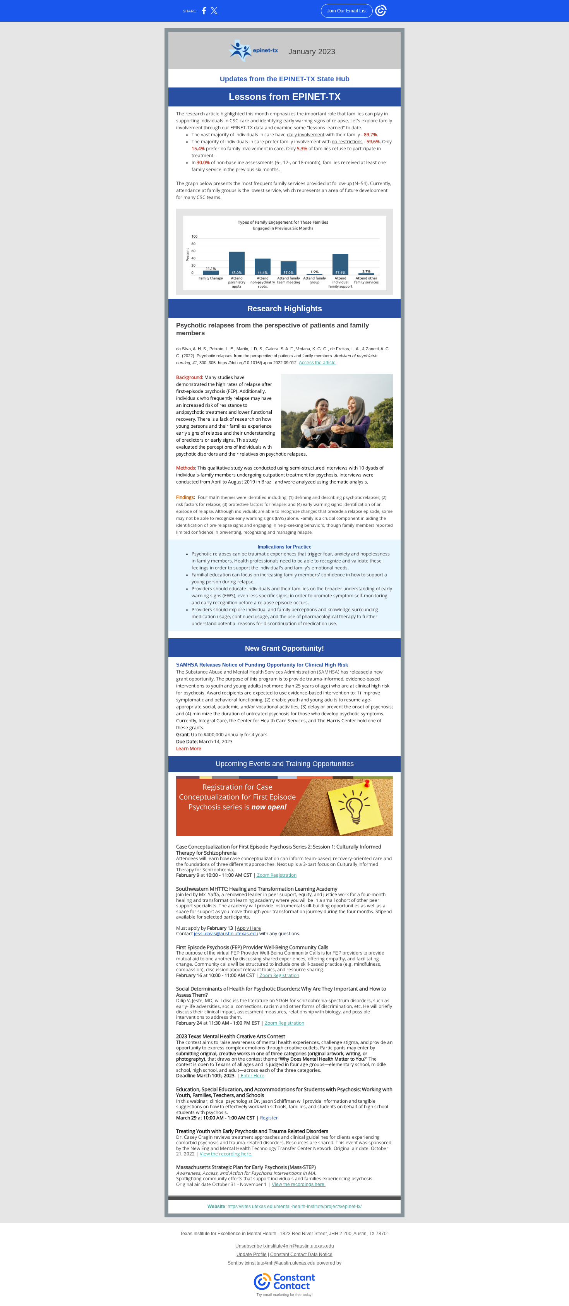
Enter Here (252, 1075)
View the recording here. (226, 1153)
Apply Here (249, 928)
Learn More (188, 748)
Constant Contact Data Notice (301, 1254)
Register (269, 1117)
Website (216, 1206)
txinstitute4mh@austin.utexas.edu (280, 1263)
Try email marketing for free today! (285, 1295)
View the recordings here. (299, 1184)
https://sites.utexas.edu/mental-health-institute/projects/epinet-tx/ (295, 1206)
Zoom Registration (276, 875)
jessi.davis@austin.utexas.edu (226, 933)
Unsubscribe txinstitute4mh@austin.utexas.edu (284, 1246)
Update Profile (252, 1254)
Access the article (317, 362)
